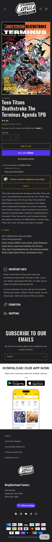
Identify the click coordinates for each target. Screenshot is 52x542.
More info (26, 186)
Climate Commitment (13, 452)
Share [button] (6, 230)
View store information (13, 172)
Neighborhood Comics (21, 537)
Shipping (4, 124)
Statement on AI (11, 458)
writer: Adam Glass (10, 252)
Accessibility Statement (15, 447)
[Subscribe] (44, 357)
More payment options (26, 159)
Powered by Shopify (37, 537)
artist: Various (8, 243)
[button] (4, 9)
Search (8, 436)
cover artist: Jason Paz (12, 246)
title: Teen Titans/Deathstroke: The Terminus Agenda (25, 249)
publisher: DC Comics (32, 246)
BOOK (18, 243)
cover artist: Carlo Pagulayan (34, 243)
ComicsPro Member (13, 441)
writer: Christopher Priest (30, 252)
